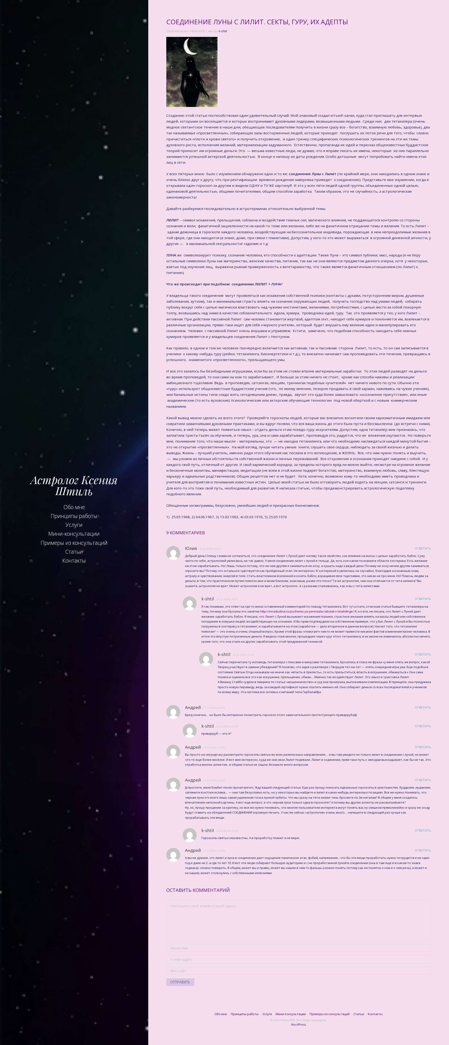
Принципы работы (74, 516)
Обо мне (74, 507)
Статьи (74, 551)
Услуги (74, 524)
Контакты (74, 560)
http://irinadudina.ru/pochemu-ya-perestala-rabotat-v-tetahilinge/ (307, 611)
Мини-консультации (74, 533)
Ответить (423, 548)
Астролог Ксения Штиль (74, 485)
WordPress (298, 1025)
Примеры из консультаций (74, 542)
